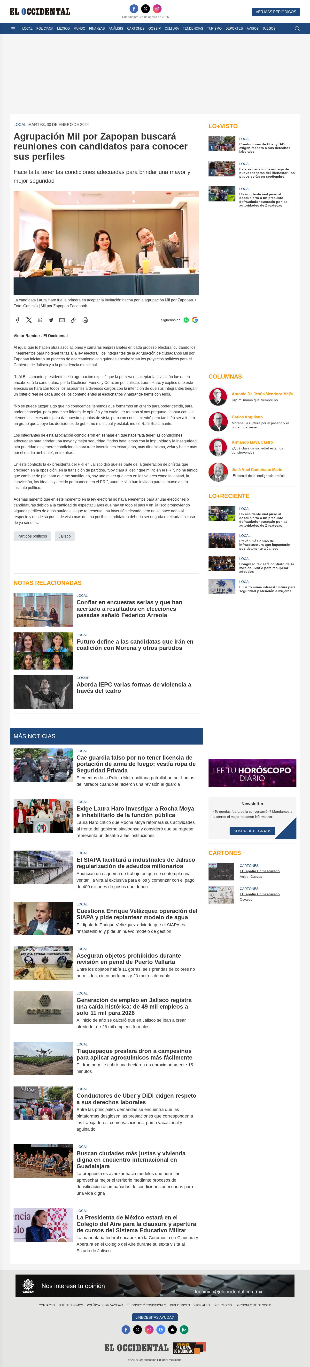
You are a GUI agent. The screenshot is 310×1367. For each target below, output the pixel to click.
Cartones (136, 28)
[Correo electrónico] (62, 320)
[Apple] (172, 1329)
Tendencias (193, 28)
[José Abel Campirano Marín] (218, 472)
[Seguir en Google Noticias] (195, 320)
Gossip (154, 28)
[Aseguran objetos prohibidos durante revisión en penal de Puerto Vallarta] (43, 965)
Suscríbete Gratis (252, 831)
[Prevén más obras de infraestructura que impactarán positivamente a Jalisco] (222, 541)
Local (27, 28)
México (63, 28)
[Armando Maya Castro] (218, 447)
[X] (145, 8)
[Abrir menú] (13, 28)
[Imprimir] (85, 320)
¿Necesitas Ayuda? (155, 1317)
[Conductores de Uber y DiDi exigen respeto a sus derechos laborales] (43, 1112)
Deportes (234, 28)
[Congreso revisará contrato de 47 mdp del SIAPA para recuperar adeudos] (222, 564)
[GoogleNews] (160, 1329)
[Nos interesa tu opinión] (155, 1286)
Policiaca (44, 28)
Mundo (79, 28)
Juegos (269, 28)
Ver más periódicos (276, 12)
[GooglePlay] (184, 1329)
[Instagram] (157, 8)
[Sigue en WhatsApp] (186, 320)
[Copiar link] (74, 320)
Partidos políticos (32, 536)
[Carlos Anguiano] (218, 421)
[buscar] (297, 29)
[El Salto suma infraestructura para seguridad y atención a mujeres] (222, 586)
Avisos (253, 28)
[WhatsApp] (40, 320)
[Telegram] (50, 320)
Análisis (116, 28)
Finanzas (97, 28)
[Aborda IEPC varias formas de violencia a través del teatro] (43, 692)
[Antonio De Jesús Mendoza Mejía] (218, 396)
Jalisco (65, 536)
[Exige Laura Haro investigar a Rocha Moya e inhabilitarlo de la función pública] (43, 822)
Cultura (172, 28)
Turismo (214, 28)
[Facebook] (134, 8)
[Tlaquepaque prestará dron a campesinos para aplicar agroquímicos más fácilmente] (43, 1061)
